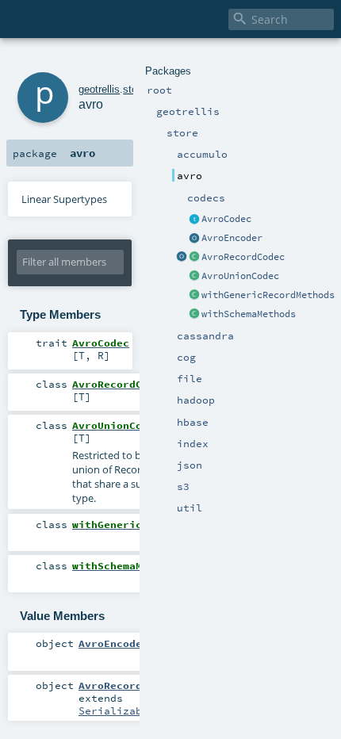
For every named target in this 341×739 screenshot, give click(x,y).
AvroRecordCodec (243, 256)
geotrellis (99, 89)
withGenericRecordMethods (268, 295)
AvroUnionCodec (240, 275)
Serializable (117, 710)
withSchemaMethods (248, 314)
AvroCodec (226, 218)
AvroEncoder (231, 237)
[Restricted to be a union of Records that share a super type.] (194, 276)
